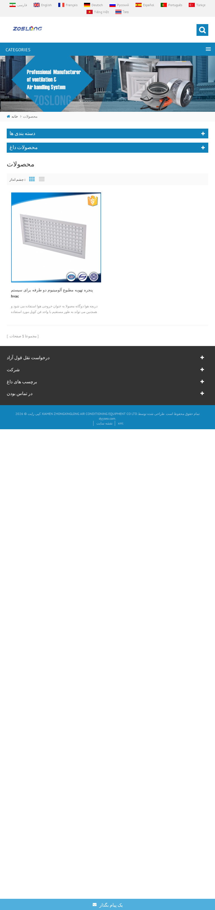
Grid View (32, 179)
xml (120, 423)
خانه (14, 116)
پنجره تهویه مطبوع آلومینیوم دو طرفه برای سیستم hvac (52, 293)
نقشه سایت (104, 423)
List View (42, 179)
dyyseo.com (107, 418)
